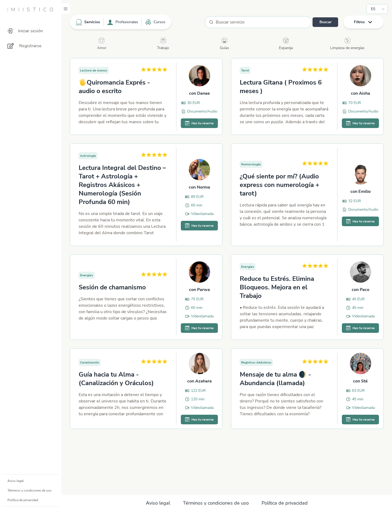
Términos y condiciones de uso (29, 490)
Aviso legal (15, 481)
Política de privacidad (22, 500)
